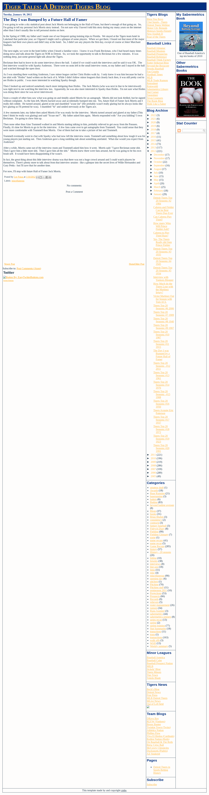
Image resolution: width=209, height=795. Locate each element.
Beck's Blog (153, 689)
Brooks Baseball (155, 68)
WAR (153, 643)
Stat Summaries (158, 628)
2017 (154, 133)
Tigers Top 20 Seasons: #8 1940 (163, 320)
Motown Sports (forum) (159, 31)
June (156, 176)
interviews (155, 564)
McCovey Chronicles (158, 748)
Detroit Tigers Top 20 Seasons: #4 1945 (162, 261)
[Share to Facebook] (46, 177)
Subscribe (152, 784)
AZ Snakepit (153, 753)
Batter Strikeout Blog (158, 62)
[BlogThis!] (40, 177)
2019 (154, 126)
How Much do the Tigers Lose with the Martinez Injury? (163, 288)
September (159, 165)
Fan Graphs (153, 71)
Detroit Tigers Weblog (158, 25)
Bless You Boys (155, 19)
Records (154, 599)
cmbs (123, 790)
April (157, 183)
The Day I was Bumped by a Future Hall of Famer (161, 355)
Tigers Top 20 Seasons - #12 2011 (161, 366)
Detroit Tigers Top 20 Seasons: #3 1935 (162, 251)
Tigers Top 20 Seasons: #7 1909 (163, 313)
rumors (153, 608)
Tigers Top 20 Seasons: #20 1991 (161, 448)
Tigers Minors (154, 672)
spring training (157, 625)
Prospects (155, 596)
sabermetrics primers (160, 616)
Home (132, 264)
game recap (156, 543)
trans (152, 634)
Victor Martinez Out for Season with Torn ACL (163, 299)
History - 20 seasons (160, 552)
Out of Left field (155, 704)
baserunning (156, 496)
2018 (154, 129)
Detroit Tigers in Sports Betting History (161, 770)
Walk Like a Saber (156, 104)
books (153, 514)
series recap (156, 619)
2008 (154, 465)
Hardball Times (155, 74)
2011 (154, 454)
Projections (155, 593)
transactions (156, 637)
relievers (154, 602)
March (157, 187)
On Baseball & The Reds (160, 742)
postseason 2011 (158, 590)
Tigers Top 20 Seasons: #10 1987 (161, 334)
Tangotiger (152, 95)
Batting (154, 502)
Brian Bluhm (156, 517)
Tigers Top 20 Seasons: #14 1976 (161, 385)
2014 (154, 144)
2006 (154, 472)
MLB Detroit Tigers (157, 698)
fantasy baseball (158, 525)
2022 (154, 115)
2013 (154, 147)
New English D (155, 33)
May (156, 179)
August (158, 169)
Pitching (154, 584)
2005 (154, 476)
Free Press (152, 695)
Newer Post (9, 264)
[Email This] (37, 177)
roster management (159, 605)
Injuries (154, 561)
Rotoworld (152, 86)
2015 (154, 140)
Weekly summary (159, 646)
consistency (156, 519)
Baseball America (156, 657)
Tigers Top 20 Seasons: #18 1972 (161, 429)
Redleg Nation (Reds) (158, 739)
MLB (150, 77)
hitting (153, 558)
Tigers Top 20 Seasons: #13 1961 (161, 375)
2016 (154, 136)
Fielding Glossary (159, 534)
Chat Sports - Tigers (157, 22)
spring (153, 622)
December (159, 154)
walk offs (155, 640)
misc (152, 572)
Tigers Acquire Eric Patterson (163, 412)
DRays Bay (153, 718)
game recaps (156, 540)
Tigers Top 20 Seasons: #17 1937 (161, 419)
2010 (154, 458)
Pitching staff (157, 587)
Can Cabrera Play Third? (162, 218)
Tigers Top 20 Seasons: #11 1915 (161, 344)
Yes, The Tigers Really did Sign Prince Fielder (162, 242)
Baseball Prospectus (157, 54)
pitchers (154, 581)
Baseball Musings (156, 51)
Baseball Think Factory (159, 59)
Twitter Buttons (8, 280)
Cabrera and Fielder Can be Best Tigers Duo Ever (163, 210)
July (156, 172)
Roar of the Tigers (156, 36)
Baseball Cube (154, 660)
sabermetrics (156, 613)
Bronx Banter (154, 724)
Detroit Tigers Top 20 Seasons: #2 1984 (162, 200)
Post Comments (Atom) (29, 268)
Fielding (154, 531)
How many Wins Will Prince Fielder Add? (162, 226)
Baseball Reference (157, 57)
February (159, 190)
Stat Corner (153, 92)
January (158, 194)
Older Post (139, 264)
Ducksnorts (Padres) (157, 750)
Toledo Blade (154, 678)
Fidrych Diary (157, 528)
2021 (154, 118)
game (153, 537)
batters (153, 499)
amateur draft (157, 487)
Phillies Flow (153, 733)
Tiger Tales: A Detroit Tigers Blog (57, 6)
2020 (154, 122)
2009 (154, 462)
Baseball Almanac (156, 48)
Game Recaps (157, 546)
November (159, 158)
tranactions (155, 631)
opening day (156, 578)
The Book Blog (155, 101)
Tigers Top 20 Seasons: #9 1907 (163, 326)
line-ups (154, 566)
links (152, 569)
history (153, 549)
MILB (150, 666)
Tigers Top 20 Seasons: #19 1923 (161, 438)
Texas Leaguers (155, 98)
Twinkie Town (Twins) (159, 727)
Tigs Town (152, 675)
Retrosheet (152, 83)
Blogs (153, 511)
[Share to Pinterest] (50, 177)
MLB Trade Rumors (157, 80)
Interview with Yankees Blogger (163, 278)
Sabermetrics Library (157, 89)
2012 (154, 151)
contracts (154, 522)
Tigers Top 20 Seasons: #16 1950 (161, 403)
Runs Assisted (157, 611)
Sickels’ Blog (154, 669)
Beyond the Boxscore (158, 65)
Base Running (157, 493)
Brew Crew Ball (155, 745)
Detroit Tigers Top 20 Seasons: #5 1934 (162, 270)
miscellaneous (18, 181)
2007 (154, 469)
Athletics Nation (155, 730)
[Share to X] (43, 177)
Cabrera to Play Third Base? (161, 234)
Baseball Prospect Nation (160, 663)
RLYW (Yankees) (156, 721)
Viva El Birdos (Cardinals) (160, 736)
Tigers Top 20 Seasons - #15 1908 (161, 394)
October (158, 161)
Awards (154, 490)
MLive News (154, 701)
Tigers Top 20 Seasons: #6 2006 (163, 307)
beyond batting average (162, 505)
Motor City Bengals (157, 28)
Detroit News (154, 692)
